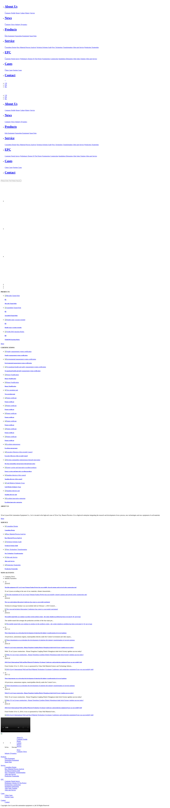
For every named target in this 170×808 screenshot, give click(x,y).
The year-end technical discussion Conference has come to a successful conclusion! (27, 602)
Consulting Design (10, 47)
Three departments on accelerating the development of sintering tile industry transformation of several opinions (36, 633)
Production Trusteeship (91, 47)
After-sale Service (78, 47)
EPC (8, 149)
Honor (18, 13)
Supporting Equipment (22, 36)
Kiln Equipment (10, 36)
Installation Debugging (66, 59)
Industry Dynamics (21, 24)
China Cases (8, 70)
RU (6, 87)
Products (11, 126)
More (2, 344)
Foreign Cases (17, 70)
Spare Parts (33, 36)
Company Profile (10, 13)
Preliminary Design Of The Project (31, 59)
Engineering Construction (50, 59)
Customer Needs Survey (12, 59)
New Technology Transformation (62, 47)
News (8, 115)
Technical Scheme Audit (44, 47)
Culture (22, 13)
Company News (10, 24)
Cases (8, 161)
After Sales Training (79, 59)
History (27, 13)
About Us (11, 104)
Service (32, 13)
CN (6, 83)
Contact (10, 172)
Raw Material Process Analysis (26, 47)
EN (6, 85)
